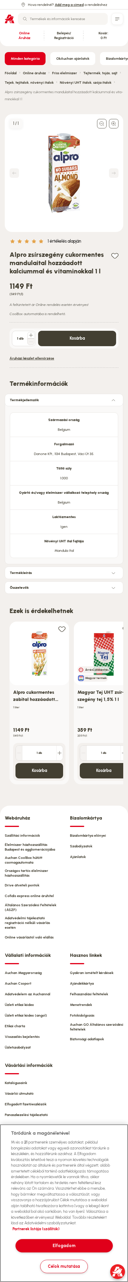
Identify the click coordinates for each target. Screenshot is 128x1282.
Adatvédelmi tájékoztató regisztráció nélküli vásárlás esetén (27, 923)
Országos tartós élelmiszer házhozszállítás (26, 873)
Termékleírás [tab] (21, 573)
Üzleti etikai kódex (19, 1005)
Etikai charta (15, 1026)
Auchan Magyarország (23, 973)
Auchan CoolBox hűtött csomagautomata (23, 860)
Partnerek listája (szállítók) (36, 1229)
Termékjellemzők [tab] (24, 400)
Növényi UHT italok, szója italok (85, 82)
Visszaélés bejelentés (22, 1037)
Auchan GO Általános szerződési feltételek (96, 1027)
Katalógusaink (16, 1083)
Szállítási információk (22, 835)
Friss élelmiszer (64, 73)
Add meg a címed (69, 5)
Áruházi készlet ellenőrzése (32, 358)
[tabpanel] (64, 483)
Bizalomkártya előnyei (88, 835)
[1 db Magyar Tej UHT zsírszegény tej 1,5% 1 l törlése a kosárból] (83, 753)
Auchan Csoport (18, 983)
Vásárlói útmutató (19, 1093)
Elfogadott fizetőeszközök (25, 1104)
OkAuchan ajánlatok (72, 59)
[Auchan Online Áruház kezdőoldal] (9, 19)
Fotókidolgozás (82, 1015)
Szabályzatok (81, 846)
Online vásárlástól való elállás (29, 937)
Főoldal (11, 73)
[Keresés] (25, 19)
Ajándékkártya (82, 983)
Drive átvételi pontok (22, 885)
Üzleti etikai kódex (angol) (26, 1015)
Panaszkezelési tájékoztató (26, 1115)
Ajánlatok (78, 857)
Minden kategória (25, 59)
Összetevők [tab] (19, 588)
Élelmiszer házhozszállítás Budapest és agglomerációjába (30, 847)
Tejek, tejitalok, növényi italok (29, 82)
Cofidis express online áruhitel (29, 896)
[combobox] (63, 19)
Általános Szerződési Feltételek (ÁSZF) (30, 907)
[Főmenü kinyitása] (117, 19)
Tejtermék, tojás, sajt (100, 73)
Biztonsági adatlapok (87, 1039)
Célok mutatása (64, 1266)
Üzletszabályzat (18, 1047)
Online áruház (34, 73)
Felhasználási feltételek (89, 994)
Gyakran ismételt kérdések (91, 973)
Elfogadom (64, 1245)
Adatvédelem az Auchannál (27, 994)
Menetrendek (81, 1005)
